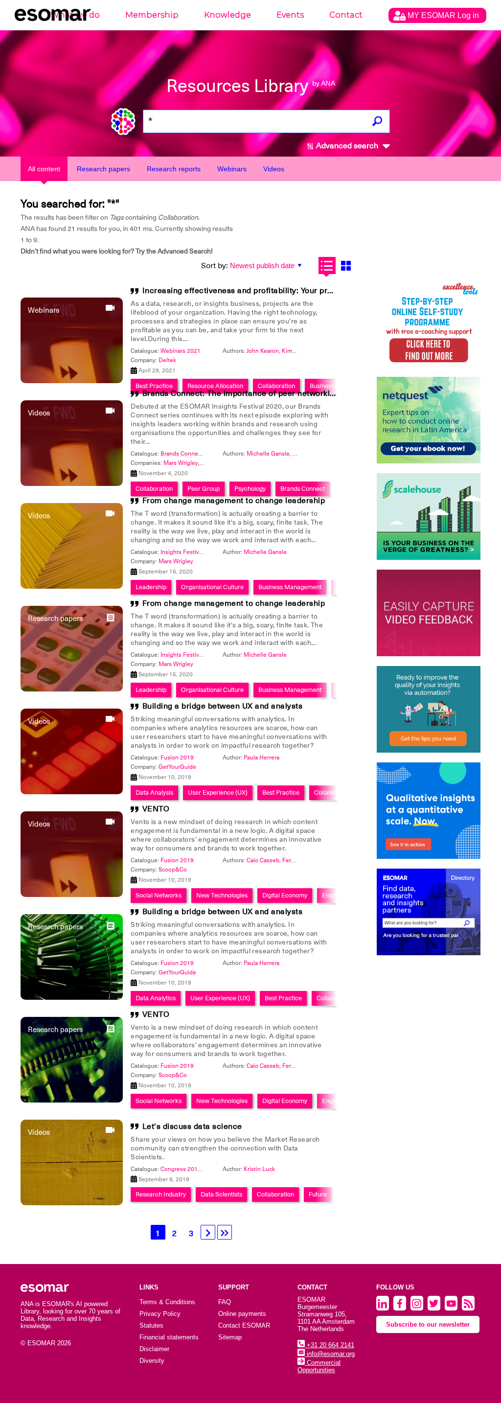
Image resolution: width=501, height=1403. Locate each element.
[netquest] (429, 420)
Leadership (151, 587)
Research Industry (161, 1194)
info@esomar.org (330, 1353)
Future (318, 1194)
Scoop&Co (173, 870)
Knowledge (227, 15)
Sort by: (214, 266)
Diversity (151, 1360)
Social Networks (159, 895)
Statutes (151, 1325)
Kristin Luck (259, 1169)
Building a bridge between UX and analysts (222, 706)
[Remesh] (429, 810)
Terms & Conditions (167, 1302)
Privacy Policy (160, 1313)
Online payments (242, 1313)
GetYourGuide (177, 767)
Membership (152, 15)
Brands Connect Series (190, 454)
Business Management (289, 587)
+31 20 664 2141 (329, 1345)
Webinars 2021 (180, 351)
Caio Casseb (263, 860)
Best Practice (280, 792)
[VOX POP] (429, 613)
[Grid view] (346, 265)
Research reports (174, 169)
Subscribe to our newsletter (428, 1324)
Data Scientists (221, 1194)
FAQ (224, 1302)
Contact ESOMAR (244, 1325)
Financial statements (169, 1337)
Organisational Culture (212, 587)
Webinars (232, 169)
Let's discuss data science (192, 1126)
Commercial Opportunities (319, 1366)
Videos (273, 169)
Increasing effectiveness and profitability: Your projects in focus (262, 291)
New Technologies (222, 895)
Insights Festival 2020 (189, 552)
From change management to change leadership (233, 501)
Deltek (167, 360)
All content (44, 169)
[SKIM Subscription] (429, 709)
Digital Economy (284, 895)
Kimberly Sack (300, 351)
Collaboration (332, 792)
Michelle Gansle (268, 454)
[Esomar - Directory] (429, 912)
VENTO (156, 809)
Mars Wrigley (180, 463)
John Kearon (263, 351)
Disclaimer (154, 1349)
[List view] (327, 265)
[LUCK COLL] (429, 516)
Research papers (103, 169)
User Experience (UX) (218, 792)
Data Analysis (154, 792)
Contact (346, 15)
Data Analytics (156, 998)
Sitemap (230, 1337)
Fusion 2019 (177, 757)
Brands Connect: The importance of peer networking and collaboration (275, 393)
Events (290, 15)
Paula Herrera (261, 757)
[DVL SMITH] (429, 323)
